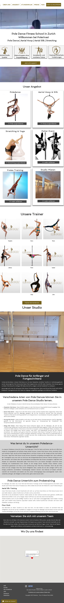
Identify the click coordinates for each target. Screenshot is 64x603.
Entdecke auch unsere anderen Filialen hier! (39, 592)
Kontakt (6, 587)
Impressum (6, 593)
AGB (5, 585)
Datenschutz (6, 595)
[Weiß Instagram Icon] (26, 586)
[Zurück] (7, 342)
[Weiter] (57, 342)
